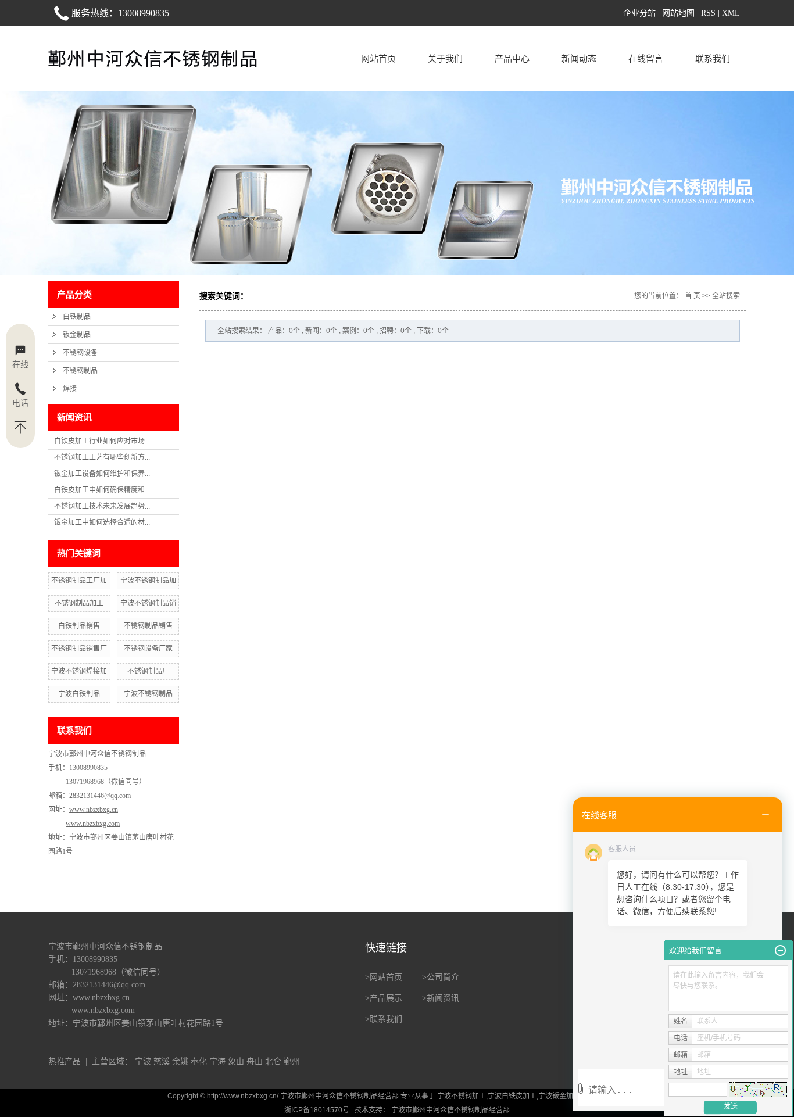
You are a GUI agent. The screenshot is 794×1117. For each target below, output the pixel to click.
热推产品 (64, 1061)
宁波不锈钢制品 (148, 694)
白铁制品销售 (79, 626)
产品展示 (386, 998)
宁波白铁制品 (79, 694)
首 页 (692, 296)
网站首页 (378, 58)
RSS (708, 13)
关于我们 (445, 58)
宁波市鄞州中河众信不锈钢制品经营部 (449, 1110)
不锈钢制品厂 (148, 671)
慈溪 (161, 1061)
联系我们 (712, 58)
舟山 (254, 1061)
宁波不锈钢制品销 (148, 603)
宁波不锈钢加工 (461, 1096)
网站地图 (678, 13)
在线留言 (645, 58)
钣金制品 (77, 335)
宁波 (143, 1061)
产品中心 (512, 58)
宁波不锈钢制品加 (148, 581)
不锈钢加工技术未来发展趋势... (102, 506)
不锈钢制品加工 (79, 603)
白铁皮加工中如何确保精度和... (102, 490)
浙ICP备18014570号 (316, 1110)
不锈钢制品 (80, 371)
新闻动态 (578, 58)
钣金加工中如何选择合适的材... (102, 522)
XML (731, 13)
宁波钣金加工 (559, 1096)
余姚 (180, 1061)
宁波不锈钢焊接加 (79, 671)
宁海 (217, 1061)
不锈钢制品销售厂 (79, 649)
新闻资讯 (443, 998)
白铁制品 (77, 317)
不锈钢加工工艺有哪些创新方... (102, 457)
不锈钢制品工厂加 (79, 581)
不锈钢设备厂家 (148, 649)
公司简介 (443, 977)
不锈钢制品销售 (148, 626)
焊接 (70, 389)
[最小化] (780, 951)
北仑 (273, 1061)
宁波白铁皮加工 (512, 1096)
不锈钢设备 (80, 353)
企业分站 (639, 13)
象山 (236, 1061)
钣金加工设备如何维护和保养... (102, 474)
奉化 (199, 1061)
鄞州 (292, 1061)
